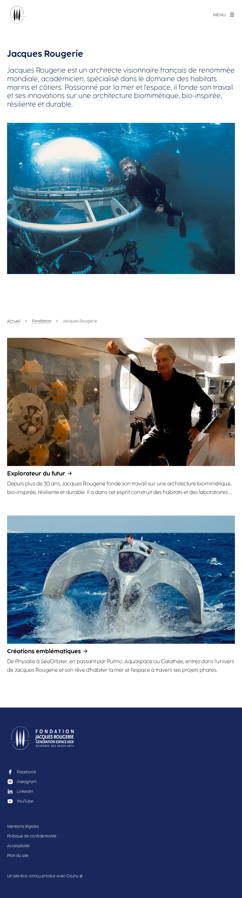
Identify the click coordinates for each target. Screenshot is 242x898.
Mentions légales (23, 826)
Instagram (26, 781)
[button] (121, 198)
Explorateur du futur (36, 473)
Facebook (26, 772)
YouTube (25, 801)
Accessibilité (18, 845)
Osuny (72, 876)
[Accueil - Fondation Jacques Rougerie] (17, 15)
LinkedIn (25, 791)
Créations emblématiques (44, 651)
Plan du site (17, 855)
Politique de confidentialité (31, 836)
